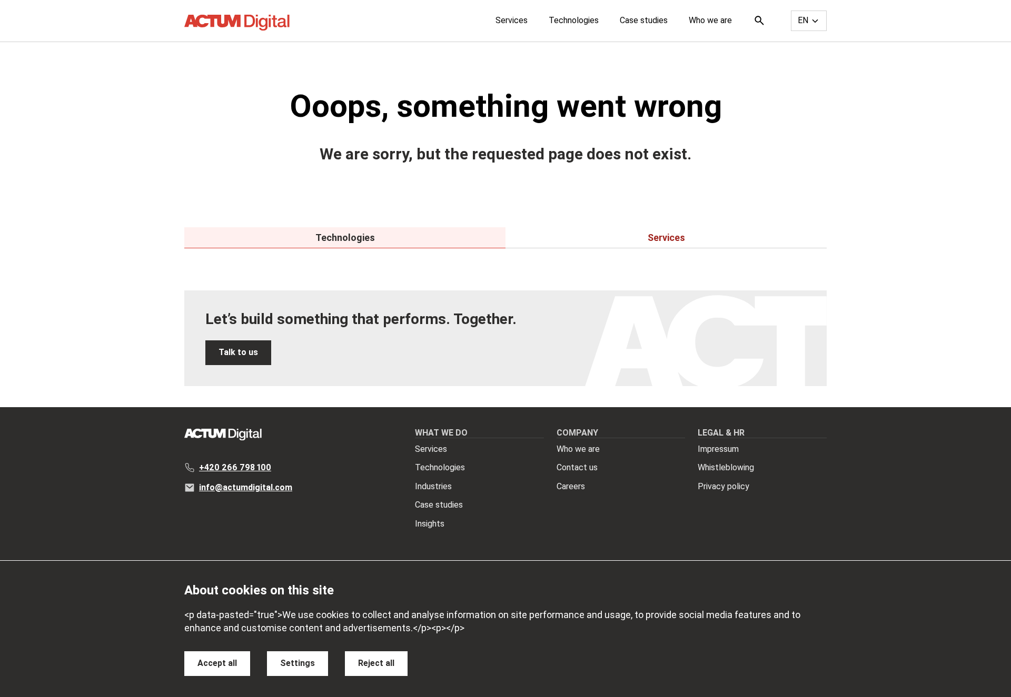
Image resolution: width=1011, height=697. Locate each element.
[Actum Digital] (237, 22)
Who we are (710, 20)
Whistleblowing (726, 467)
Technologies (574, 20)
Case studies (644, 20)
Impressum (718, 449)
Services (511, 20)
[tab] (345, 237)
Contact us (577, 467)
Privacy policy (723, 486)
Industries (433, 486)
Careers (571, 486)
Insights (429, 524)
